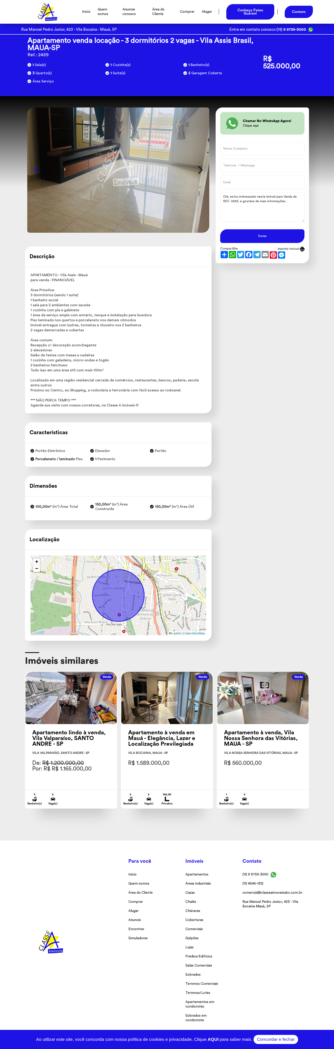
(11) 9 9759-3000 (255, 874)
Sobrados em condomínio (196, 1018)
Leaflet (176, 633)
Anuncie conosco (129, 12)
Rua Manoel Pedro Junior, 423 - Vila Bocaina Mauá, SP (270, 904)
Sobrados (193, 974)
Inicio (132, 874)
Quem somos (103, 12)
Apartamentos (196, 874)
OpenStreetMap (195, 633)
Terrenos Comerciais (201, 983)
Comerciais (194, 929)
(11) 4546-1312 (252, 883)
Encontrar (136, 929)
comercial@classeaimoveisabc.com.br (272, 892)
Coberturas (194, 920)
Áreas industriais (198, 883)
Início (86, 11)
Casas (190, 892)
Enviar (262, 236)
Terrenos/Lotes (197, 993)
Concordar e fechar (276, 1039)
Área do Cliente (158, 12)
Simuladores (138, 938)
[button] (36, 170)
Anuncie (134, 920)
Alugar (207, 11)
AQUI (213, 1039)
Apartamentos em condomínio (199, 1004)
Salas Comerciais (198, 965)
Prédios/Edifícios (198, 956)
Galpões (192, 938)
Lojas (189, 947)
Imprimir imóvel (288, 248)
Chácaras (192, 911)
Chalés (190, 902)
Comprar (187, 11)
